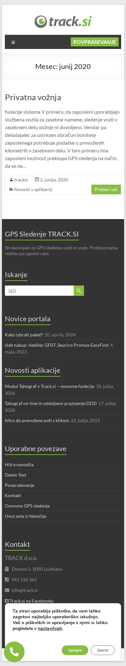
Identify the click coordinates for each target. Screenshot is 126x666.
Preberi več (106, 189)
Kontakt (13, 495)
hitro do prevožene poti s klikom (37, 420)
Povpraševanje (94, 42)
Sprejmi (75, 650)
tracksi (21, 179)
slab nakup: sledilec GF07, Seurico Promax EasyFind (57, 345)
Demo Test (15, 475)
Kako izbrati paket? (24, 334)
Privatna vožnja (33, 97)
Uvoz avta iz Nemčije (25, 516)
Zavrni (102, 650)
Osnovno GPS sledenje (27, 505)
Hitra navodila (19, 464)
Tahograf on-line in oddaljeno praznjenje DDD (51, 403)
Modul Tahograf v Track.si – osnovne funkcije (49, 386)
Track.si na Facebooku (32, 600)
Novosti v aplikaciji (33, 189)
